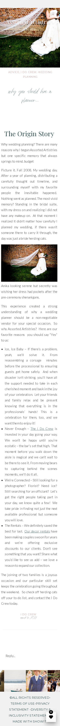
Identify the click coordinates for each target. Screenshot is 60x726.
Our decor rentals (37, 531)
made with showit (30, 721)
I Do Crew (28, 614)
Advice (13, 72)
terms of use (22, 703)
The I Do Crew (41, 429)
